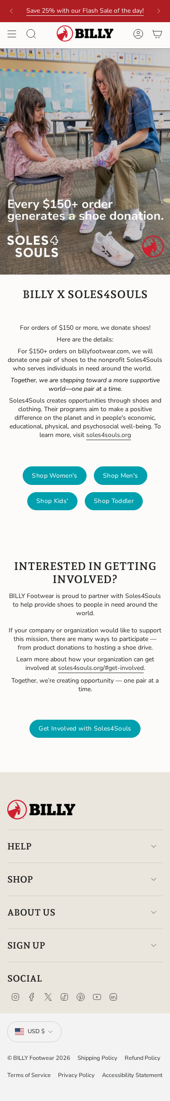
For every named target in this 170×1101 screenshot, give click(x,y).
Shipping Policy (97, 1058)
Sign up (26, 945)
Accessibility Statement (132, 1075)
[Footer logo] (41, 810)
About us (31, 912)
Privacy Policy (76, 1075)
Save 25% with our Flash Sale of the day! (85, 10)
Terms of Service (29, 1075)
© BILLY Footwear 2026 (38, 1058)
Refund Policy (142, 1058)
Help (19, 846)
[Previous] (11, 11)
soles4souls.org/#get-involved (101, 668)
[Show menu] (12, 34)
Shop (20, 879)
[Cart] (157, 34)
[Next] (159, 11)
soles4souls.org (108, 435)
